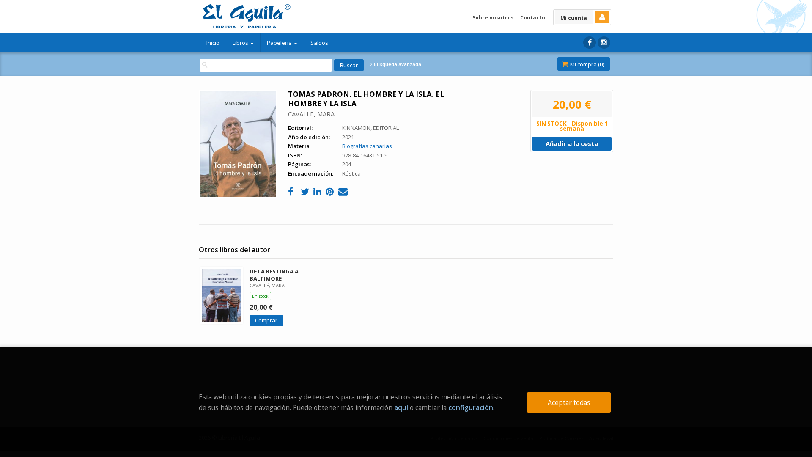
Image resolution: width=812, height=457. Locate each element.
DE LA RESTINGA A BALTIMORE (274, 274)
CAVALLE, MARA (311, 114)
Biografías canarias (367, 146)
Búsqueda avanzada (397, 64)
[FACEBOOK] (589, 42)
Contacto (532, 17)
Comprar (266, 320)
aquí (401, 407)
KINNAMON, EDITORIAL (370, 128)
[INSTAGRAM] (604, 42)
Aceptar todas (569, 402)
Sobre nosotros (493, 17)
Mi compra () (586, 64)
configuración (470, 407)
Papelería (280, 43)
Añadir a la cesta (572, 143)
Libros (241, 43)
